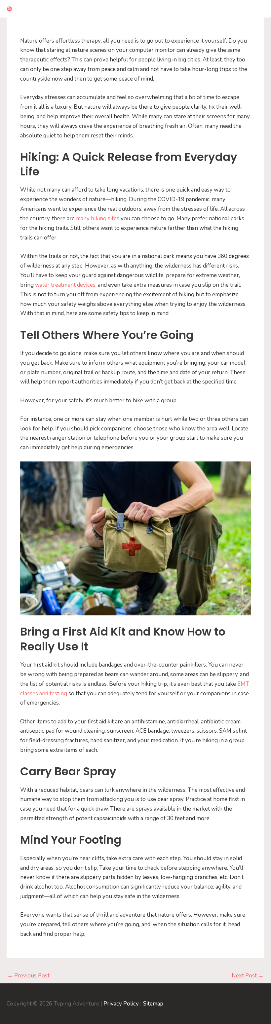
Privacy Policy (121, 1003)
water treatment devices (65, 285)
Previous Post (28, 975)
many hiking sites (97, 218)
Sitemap (153, 1003)
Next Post (248, 975)
